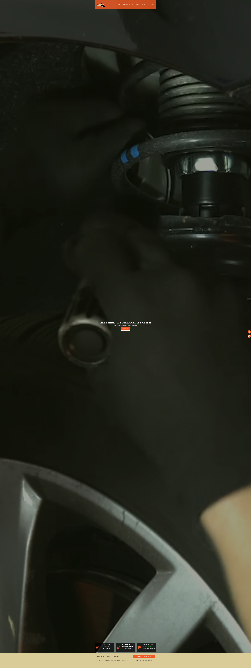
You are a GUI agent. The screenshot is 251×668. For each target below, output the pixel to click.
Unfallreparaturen (128, 4)
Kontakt (153, 4)
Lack (137, 4)
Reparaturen (145, 4)
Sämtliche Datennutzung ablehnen (144, 660)
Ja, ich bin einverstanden (144, 656)
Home (119, 4)
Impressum (103, 665)
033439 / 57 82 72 (148, 646)
